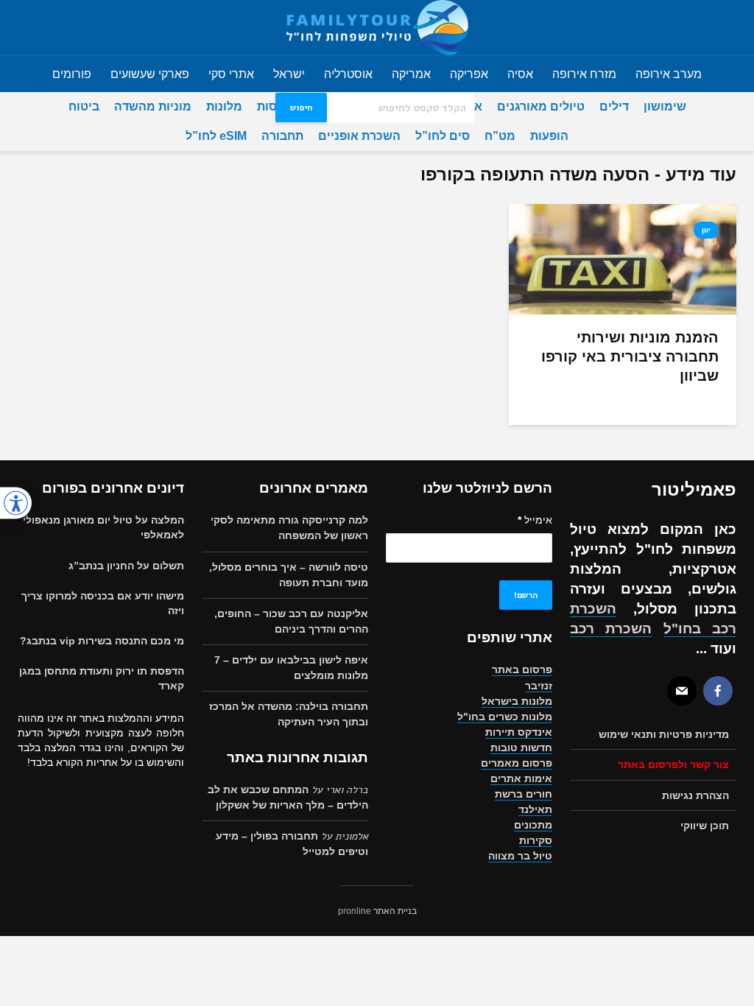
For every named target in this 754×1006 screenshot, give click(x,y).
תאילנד (535, 809)
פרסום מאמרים (516, 763)
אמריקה (411, 74)
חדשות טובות (521, 747)
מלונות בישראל (517, 701)
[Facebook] (718, 691)
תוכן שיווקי (704, 825)
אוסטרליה (348, 74)
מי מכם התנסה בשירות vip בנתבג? (102, 641)
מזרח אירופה (584, 74)
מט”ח (500, 136)
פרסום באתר (522, 669)
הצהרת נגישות (695, 795)
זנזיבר (538, 686)
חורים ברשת (523, 794)
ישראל (289, 74)
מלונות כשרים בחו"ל (504, 716)
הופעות (549, 136)
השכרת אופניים (359, 136)
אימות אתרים (521, 778)
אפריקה (469, 74)
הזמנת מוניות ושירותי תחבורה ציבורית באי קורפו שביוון (630, 356)
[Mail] (682, 691)
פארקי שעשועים (149, 74)
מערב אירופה (668, 74)
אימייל (535, 520)
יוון (706, 230)
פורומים (71, 74)
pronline (354, 911)
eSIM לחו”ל (216, 136)
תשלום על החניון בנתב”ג (126, 565)
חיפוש (301, 107)
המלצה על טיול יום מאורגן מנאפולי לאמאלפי (103, 527)
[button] (16, 503)
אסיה (520, 74)
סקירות (535, 840)
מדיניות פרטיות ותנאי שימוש (664, 734)
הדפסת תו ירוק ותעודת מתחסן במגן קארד (101, 678)
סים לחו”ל (442, 136)
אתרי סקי (231, 74)
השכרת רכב (611, 628)
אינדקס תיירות (518, 732)
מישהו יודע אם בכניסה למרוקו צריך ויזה (102, 603)
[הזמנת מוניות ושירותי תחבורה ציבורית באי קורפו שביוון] (622, 259)
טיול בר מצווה (520, 856)
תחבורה (282, 136)
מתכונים (533, 825)
